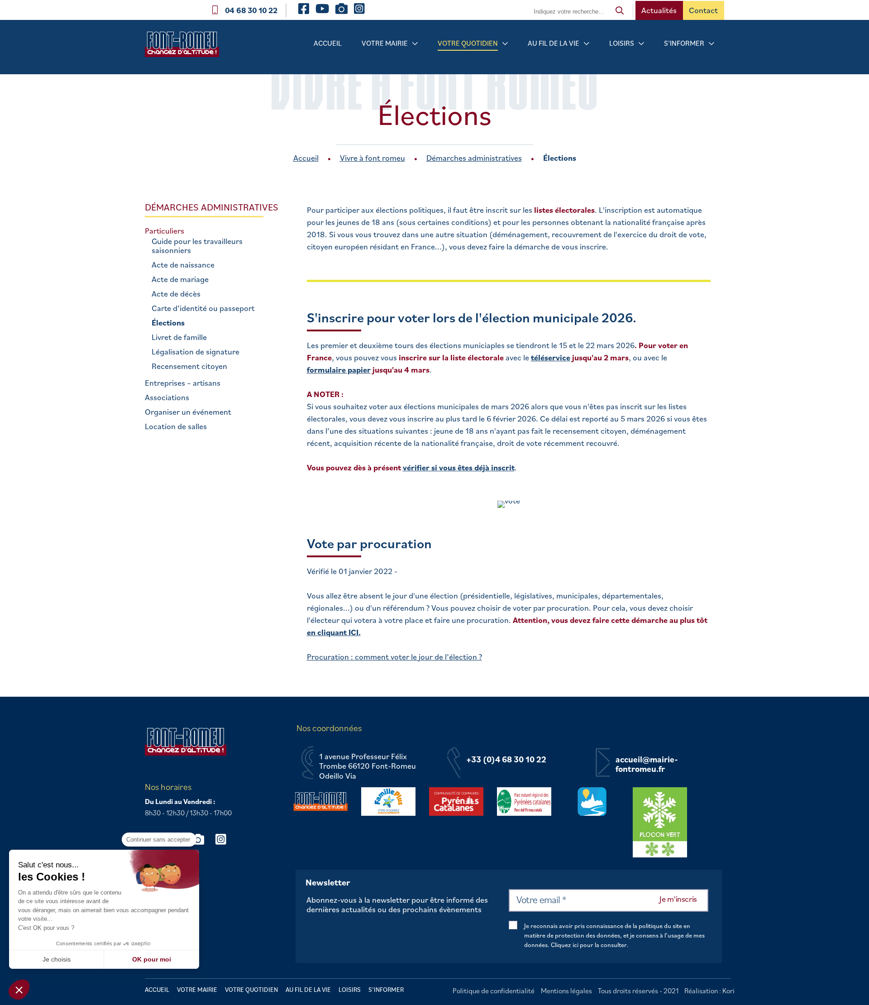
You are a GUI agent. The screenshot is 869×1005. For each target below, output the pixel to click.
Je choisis (57, 959)
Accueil (328, 43)
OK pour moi (151, 959)
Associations (167, 397)
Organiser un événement (188, 411)
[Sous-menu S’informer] (711, 43)
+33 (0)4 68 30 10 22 (506, 760)
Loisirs (621, 43)
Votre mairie (385, 43)
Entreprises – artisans (182, 383)
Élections (168, 322)
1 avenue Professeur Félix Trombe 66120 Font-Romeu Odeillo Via (367, 766)
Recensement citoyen (189, 366)
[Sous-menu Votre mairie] (415, 43)
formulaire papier (339, 369)
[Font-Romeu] (185, 47)
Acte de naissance (183, 264)
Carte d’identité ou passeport (203, 308)
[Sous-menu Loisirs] (641, 43)
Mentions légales (566, 990)
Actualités (659, 10)
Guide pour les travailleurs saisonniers (197, 246)
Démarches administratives (474, 158)
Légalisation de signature (195, 351)
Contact (703, 10)
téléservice (550, 357)
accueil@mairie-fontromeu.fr (647, 764)
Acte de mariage (180, 279)
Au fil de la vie (553, 43)
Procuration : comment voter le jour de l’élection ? (394, 656)
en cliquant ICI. (334, 632)
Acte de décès (176, 293)
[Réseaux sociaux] (202, 839)
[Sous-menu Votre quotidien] (505, 43)
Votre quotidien (468, 43)
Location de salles (176, 426)
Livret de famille (179, 337)
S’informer (684, 43)
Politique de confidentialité (494, 990)
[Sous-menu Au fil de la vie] (586, 43)
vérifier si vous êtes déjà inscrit (459, 467)
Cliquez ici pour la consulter (589, 945)
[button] (19, 989)
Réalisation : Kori (709, 990)
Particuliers (164, 230)
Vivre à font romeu (372, 158)
